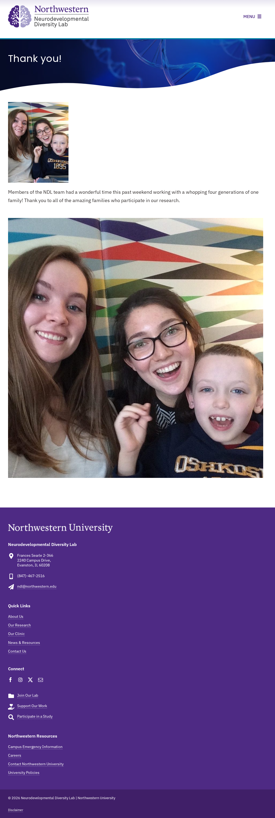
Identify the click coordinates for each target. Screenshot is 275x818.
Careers (14, 755)
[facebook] (10, 679)
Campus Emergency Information (35, 746)
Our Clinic (16, 633)
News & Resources (24, 642)
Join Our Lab (27, 695)
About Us (15, 616)
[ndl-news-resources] (48, 8)
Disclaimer (15, 810)
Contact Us (17, 651)
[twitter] (30, 679)
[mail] (40, 679)
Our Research (19, 625)
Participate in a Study (35, 716)
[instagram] (20, 679)
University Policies (23, 772)
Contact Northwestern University (36, 763)
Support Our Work (32, 705)
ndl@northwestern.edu (36, 586)
